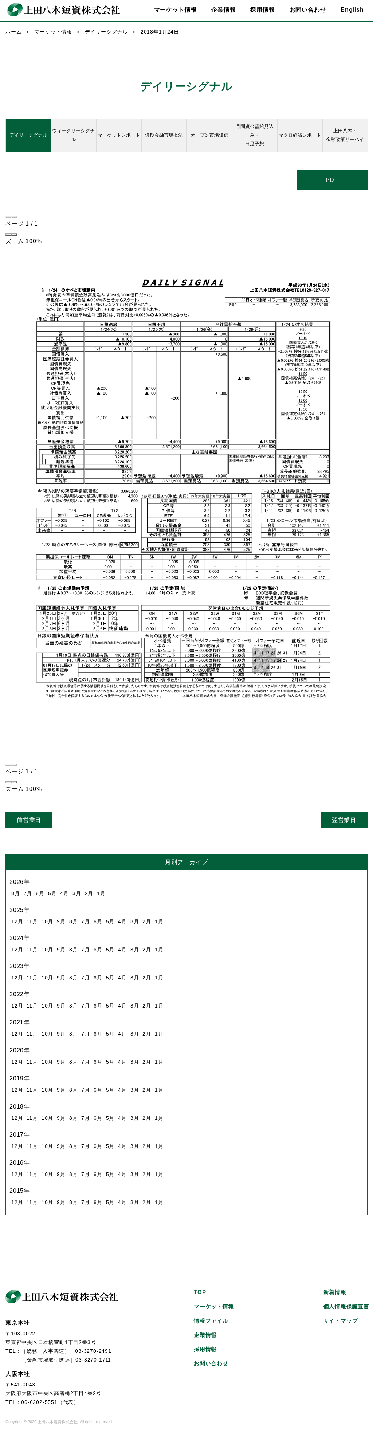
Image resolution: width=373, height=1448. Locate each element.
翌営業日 (344, 820)
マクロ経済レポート (300, 135)
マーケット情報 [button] (175, 10)
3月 (76, 893)
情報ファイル (211, 1320)
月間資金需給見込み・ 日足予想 (255, 135)
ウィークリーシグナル (73, 135)
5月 (52, 893)
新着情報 (334, 1292)
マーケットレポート (119, 135)
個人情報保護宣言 (346, 1306)
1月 (101, 893)
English (352, 10)
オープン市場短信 (209, 135)
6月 (40, 893)
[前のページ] (8, 217)
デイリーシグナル (106, 32)
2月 (89, 893)
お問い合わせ (308, 10)
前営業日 (29, 820)
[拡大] (14, 234)
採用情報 (262, 10)
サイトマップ (340, 1320)
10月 (47, 921)
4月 (64, 893)
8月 (15, 893)
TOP (200, 1292)
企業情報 (205, 1335)
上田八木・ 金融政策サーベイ (345, 135)
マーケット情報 (53, 32)
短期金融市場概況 (164, 135)
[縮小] (8, 234)
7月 (28, 893)
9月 (61, 921)
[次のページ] (14, 217)
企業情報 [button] (223, 10)
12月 (17, 921)
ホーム (13, 32)
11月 (32, 921)
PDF (332, 180)
